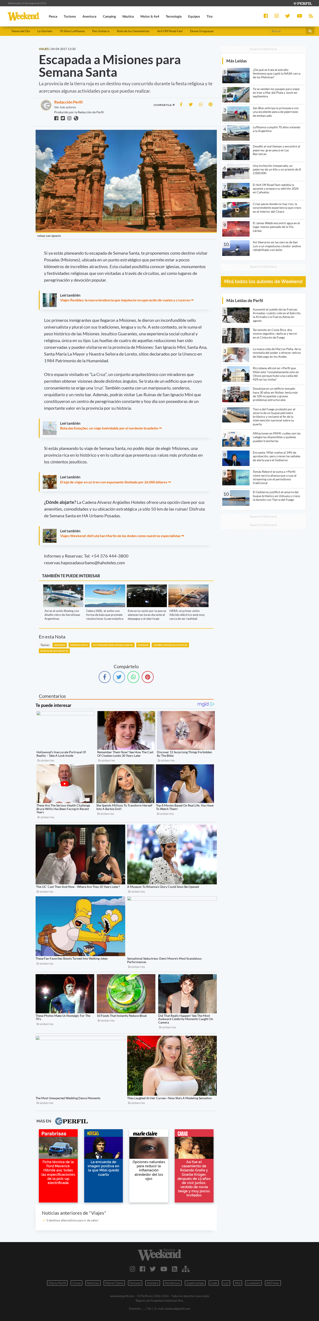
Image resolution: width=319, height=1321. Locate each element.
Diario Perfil (57, 1283)
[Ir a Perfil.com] (302, 3)
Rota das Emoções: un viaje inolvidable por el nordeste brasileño (109, 428)
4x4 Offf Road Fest (170, 31)
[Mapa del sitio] (185, 1269)
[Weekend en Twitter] (153, 1269)
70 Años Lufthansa (72, 31)
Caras (76, 1283)
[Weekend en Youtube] (163, 1269)
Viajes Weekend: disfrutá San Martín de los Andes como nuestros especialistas (120, 536)
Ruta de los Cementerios (133, 31)
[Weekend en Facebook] (142, 1269)
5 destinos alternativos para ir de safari (72, 1220)
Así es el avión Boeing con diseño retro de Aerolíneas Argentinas (62, 614)
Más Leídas (236, 60)
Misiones (59, 645)
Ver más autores (65, 107)
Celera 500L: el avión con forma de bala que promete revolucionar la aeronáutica (104, 614)
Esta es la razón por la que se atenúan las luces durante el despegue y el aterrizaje (147, 614)
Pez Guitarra (100, 31)
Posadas (143, 645)
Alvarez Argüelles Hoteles (170, 645)
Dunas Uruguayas (202, 31)
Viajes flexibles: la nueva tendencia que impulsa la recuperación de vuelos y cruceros (125, 300)
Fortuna (135, 1283)
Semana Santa (79, 645)
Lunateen (253, 1283)
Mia (237, 1283)
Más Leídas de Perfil (244, 300)
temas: (45, 645)
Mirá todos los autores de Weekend (263, 281)
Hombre (152, 1283)
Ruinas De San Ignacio (54, 651)
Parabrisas (172, 1283)
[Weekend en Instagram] (132, 1269)
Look (213, 1283)
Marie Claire (114, 1283)
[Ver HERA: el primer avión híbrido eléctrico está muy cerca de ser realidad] (188, 587)
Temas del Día (20, 31)
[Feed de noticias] (174, 1269)
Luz (226, 1283)
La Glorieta (44, 31)
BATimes (272, 1283)
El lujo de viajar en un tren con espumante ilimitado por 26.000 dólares (113, 482)
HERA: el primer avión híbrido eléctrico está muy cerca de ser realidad (187, 614)
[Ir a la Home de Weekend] (159, 1254)
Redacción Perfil (68, 102)
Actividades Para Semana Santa (113, 645)
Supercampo (195, 1283)
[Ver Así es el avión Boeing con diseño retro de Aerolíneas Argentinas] (63, 587)
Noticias (93, 1283)
